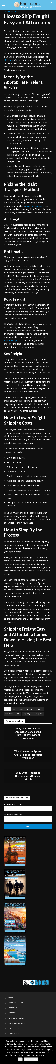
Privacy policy (31, 1059)
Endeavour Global (15, 1002)
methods (9, 713)
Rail (18, 713)
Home (10, 997)
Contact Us (12, 1007)
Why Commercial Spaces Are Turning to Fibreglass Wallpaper (28, 754)
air (14, 709)
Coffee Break (10, 11)
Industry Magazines (16, 1023)
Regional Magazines (17, 1018)
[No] (52, 1050)
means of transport (34, 206)
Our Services (13, 1028)
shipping (26, 713)
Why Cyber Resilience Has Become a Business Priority (28, 776)
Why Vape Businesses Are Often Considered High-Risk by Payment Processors (28, 733)
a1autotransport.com (14, 340)
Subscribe (12, 1012)
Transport (38, 713)
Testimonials (13, 1033)
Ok (20, 1059)
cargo (21, 709)
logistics (39, 709)
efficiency (8, 60)
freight (29, 709)
